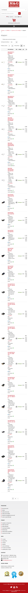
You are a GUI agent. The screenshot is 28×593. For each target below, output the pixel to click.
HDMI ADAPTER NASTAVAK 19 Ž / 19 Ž (11, 447)
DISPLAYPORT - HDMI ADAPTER (11, 195)
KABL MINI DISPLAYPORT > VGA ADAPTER (11, 169)
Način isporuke (5, 524)
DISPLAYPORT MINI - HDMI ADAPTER (10, 267)
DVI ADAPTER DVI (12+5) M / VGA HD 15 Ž (11, 304)
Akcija (3, 510)
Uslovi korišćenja (5, 546)
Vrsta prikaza (16, 45)
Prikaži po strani (4, 45)
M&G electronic (11, 584)
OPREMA (8, 30)
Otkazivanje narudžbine (7, 531)
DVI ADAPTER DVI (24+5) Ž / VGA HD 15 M (11, 285)
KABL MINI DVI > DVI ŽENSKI (11, 53)
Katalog (3, 544)
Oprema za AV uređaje (16, 30)
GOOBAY (10, 106)
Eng (12, 16)
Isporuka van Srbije (6, 533)
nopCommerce (14, 591)
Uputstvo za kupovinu (6, 523)
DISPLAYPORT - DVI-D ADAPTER (11, 213)
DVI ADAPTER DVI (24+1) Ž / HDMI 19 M (11, 328)
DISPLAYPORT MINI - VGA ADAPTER (10, 249)
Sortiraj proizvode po (5, 42)
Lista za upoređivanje (6, 517)
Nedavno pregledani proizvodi (8, 515)
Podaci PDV (4, 540)
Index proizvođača (6, 513)
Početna (2, 30)
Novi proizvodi (5, 508)
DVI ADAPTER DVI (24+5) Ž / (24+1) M (11, 421)
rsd (18, 16)
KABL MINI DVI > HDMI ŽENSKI (11, 97)
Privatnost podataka (6, 547)
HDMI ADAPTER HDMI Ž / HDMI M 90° (11, 471)
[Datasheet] (17, 62)
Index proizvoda (5, 511)
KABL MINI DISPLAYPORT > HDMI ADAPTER (11, 144)
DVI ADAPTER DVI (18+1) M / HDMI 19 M (11, 379)
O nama (4, 539)
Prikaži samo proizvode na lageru (9, 39)
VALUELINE (10, 62)
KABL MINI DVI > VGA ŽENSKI (11, 75)
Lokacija (4, 542)
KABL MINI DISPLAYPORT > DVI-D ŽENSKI (11, 119)
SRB (8, 16)
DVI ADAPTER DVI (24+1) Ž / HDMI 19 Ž (11, 396)
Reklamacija (4, 529)
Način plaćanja (5, 526)
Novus (7, 590)
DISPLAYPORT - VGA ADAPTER (11, 231)
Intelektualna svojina (6, 549)
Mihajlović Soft (17, 590)
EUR (21, 16)
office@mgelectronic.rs (7, 560)
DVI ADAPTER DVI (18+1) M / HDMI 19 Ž (11, 353)
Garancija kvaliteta (6, 528)
